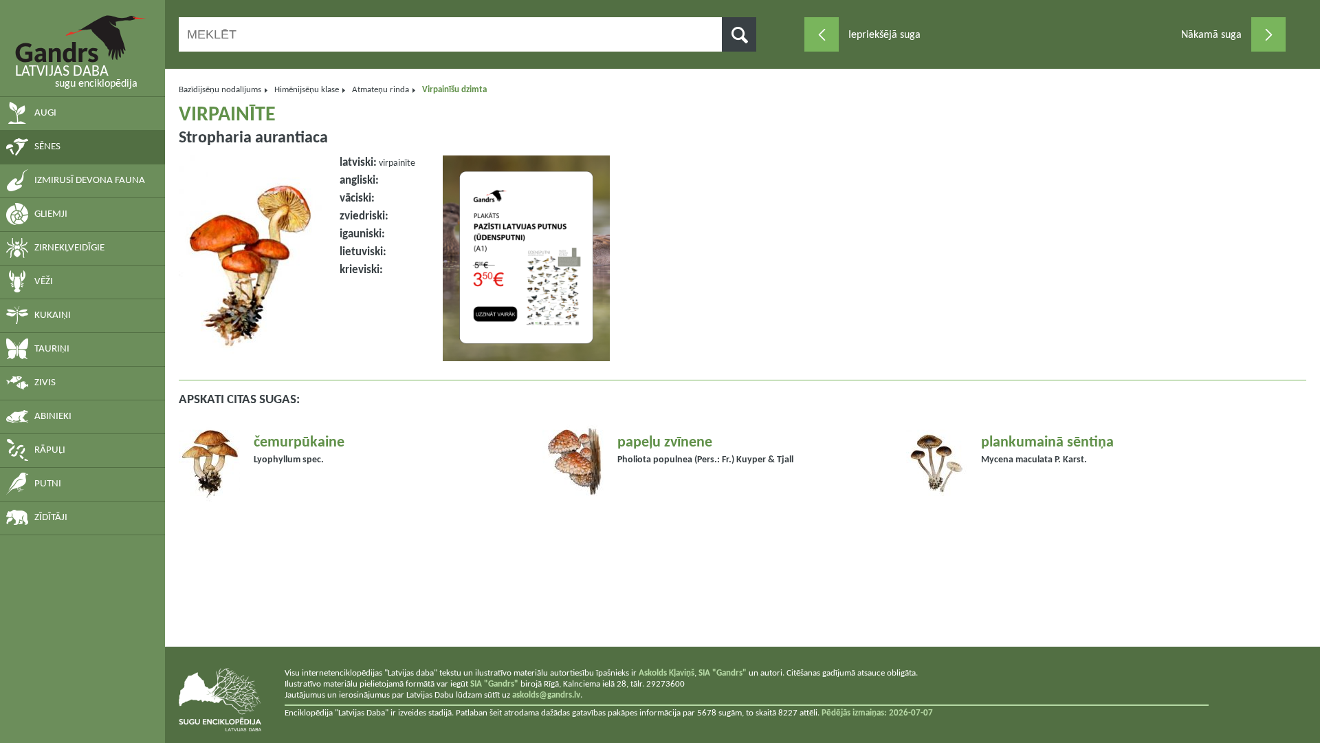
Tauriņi (51, 349)
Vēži (43, 282)
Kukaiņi (52, 315)
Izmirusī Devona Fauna (89, 180)
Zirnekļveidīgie (69, 248)
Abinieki (53, 416)
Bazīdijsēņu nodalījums (220, 89)
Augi (45, 113)
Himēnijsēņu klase (306, 89)
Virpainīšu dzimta (454, 89)
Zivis (45, 383)
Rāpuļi (49, 450)
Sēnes (47, 147)
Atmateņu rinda (380, 89)
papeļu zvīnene (664, 442)
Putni (47, 484)
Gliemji (50, 214)
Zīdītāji (50, 518)
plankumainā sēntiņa (1047, 442)
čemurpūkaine (299, 442)
